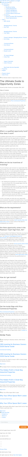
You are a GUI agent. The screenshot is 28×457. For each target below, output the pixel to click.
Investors (6, 5)
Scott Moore (8, 47)
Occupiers (6, 15)
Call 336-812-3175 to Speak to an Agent (10, 0)
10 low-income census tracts (21, 243)
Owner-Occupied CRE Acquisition (14, 16)
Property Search (6, 73)
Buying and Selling (10, 7)
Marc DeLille (10, 23)
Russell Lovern (9, 53)
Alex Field (10, 29)
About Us (4, 415)
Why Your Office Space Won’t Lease (13, 396)
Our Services (5, 4)
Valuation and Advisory (11, 11)
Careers (4, 417)
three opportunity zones (21, 254)
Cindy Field (8, 59)
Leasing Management (11, 8)
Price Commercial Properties (18, 100)
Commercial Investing (5, 349)
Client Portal (5, 74)
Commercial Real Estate (6, 398)
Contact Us (5, 414)
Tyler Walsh (15, 35)
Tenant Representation (11, 18)
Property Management (11, 10)
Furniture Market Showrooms (13, 13)
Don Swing (8, 41)
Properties (4, 68)
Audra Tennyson (11, 65)
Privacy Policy (3, 449)
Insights (4, 70)
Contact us (24, 330)
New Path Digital (17, 455)
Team (3, 19)
